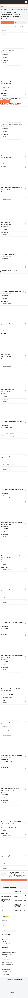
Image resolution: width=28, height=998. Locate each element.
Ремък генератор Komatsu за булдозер (11, 855)
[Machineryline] (1, 9)
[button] (26, 2)
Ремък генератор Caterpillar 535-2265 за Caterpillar (14, 722)
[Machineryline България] (9, 2)
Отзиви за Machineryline (7, 956)
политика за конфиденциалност (7, 104)
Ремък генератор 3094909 (7, 254)
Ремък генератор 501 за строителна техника (12, 81)
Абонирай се (5, 101)
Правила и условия (6, 949)
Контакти (4, 927)
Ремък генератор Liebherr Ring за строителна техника (7, 895)
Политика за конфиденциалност (9, 952)
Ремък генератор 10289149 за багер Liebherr (12, 421)
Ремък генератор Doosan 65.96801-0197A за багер (14, 821)
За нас (3, 923)
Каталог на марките (6, 959)
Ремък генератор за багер (8, 50)
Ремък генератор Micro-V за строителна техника (13, 323)
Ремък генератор (5, 222)
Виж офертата (14, 879)
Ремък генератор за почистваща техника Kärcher (5, 900)
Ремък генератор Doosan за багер (7, 905)
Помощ (3, 925)
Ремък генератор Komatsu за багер (10, 788)
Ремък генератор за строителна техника (11, 124)
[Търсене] (26, 6)
